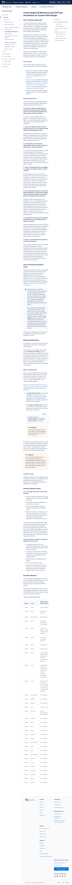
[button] (19, 19)
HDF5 (27, 396)
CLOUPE (37, 477)
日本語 (67, 882)
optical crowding (37, 53)
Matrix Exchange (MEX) (38, 394)
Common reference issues (60, 38)
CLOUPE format (59, 36)
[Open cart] (68, 2)
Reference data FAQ (60, 26)
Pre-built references (59, 40)
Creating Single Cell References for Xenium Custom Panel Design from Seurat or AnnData (37, 84)
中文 (63, 882)
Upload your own (30, 79)
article (25, 529)
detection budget (27, 40)
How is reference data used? (61, 22)
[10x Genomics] (30, 811)
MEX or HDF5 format (60, 34)
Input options (59, 24)
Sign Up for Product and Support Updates (61, 869)
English (59, 882)
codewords (43, 55)
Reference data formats (60, 32)
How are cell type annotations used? (61, 29)
